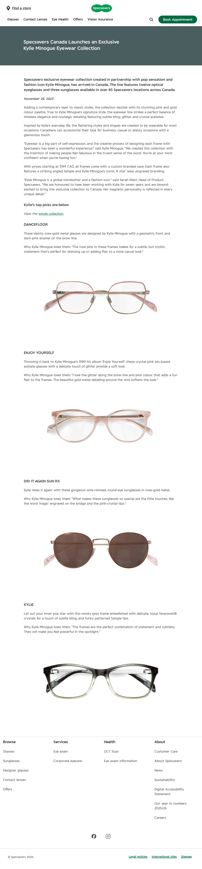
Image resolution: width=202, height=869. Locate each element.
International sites (164, 856)
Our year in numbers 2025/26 (170, 806)
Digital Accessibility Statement (169, 792)
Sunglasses (11, 761)
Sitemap (186, 856)
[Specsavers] (101, 8)
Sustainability (164, 780)
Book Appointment (177, 19)
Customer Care (166, 751)
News (158, 770)
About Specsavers (168, 761)
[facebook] (94, 836)
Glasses (8, 751)
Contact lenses (14, 780)
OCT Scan (111, 751)
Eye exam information (120, 761)
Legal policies (138, 856)
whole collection (50, 213)
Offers (7, 789)
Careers (160, 817)
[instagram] (108, 836)
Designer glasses (16, 770)
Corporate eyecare (67, 761)
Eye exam (60, 751)
